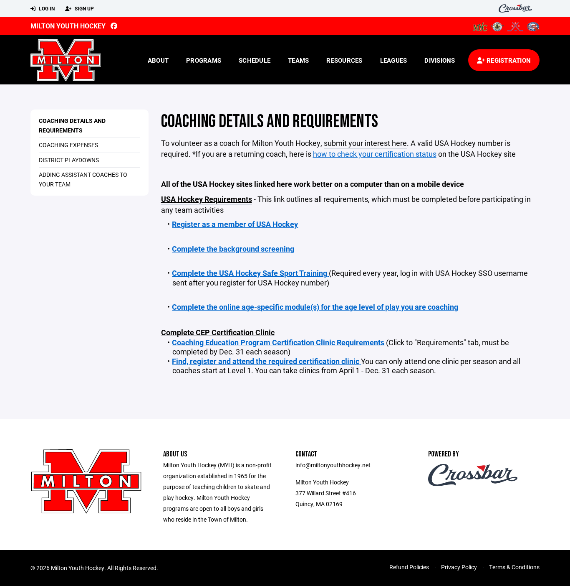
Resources (344, 60)
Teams (298, 60)
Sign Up (83, 8)
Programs (203, 60)
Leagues (393, 60)
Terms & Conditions (514, 567)
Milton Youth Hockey (68, 25)
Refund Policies (409, 567)
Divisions (439, 60)
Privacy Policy (459, 567)
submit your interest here (365, 143)
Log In (46, 8)
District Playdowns (69, 160)
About (158, 60)
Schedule (254, 60)
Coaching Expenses (68, 145)
